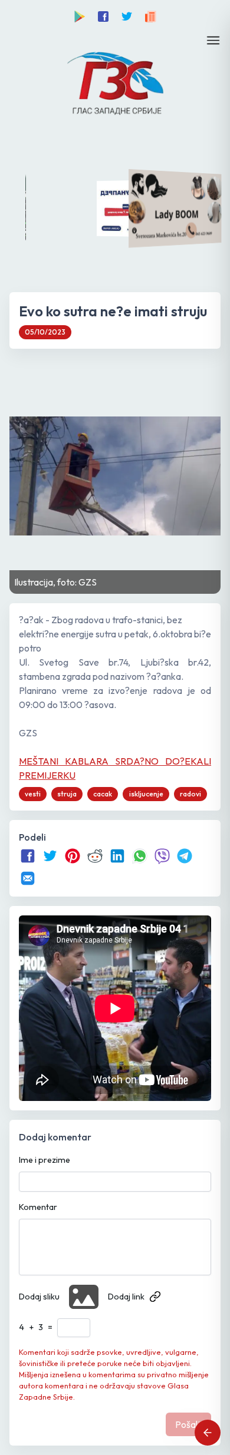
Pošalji (188, 1424)
